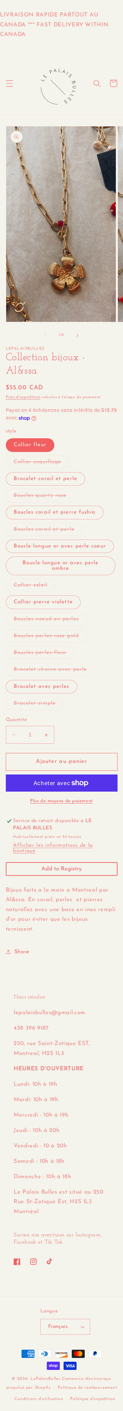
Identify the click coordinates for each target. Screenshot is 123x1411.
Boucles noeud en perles (50, 621)
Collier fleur (30, 445)
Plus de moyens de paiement (61, 801)
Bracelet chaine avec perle (54, 671)
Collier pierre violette (43, 602)
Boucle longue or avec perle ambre (60, 565)
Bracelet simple (39, 705)
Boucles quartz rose (44, 497)
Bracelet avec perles (41, 686)
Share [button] (21, 952)
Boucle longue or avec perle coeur (60, 546)
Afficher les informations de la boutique (53, 848)
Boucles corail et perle (48, 531)
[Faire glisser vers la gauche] (45, 335)
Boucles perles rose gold (50, 638)
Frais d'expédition (23, 397)
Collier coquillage (41, 464)
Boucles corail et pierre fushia (55, 512)
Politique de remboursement (87, 1388)
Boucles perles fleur (44, 654)
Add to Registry (61, 869)
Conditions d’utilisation (38, 1399)
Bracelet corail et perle (45, 478)
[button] (9, 83)
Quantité (16, 719)
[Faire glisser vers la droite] (77, 335)
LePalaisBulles (45, 1379)
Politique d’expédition (92, 1399)
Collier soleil (34, 587)
